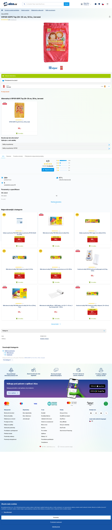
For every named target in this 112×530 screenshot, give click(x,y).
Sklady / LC (44, 436)
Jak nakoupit (26, 419)
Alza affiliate (63, 421)
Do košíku (20, 133)
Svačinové (9, 354)
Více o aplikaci (12, 393)
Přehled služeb (8, 433)
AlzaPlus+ (62, 419)
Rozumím (56, 517)
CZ (92, 421)
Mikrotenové (10, 352)
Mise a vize (44, 424)
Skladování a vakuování (37, 10)
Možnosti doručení (9, 413)
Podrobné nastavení (56, 522)
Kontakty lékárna (45, 416)
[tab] (3, 156)
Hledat (66, 4)
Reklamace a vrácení (9, 419)
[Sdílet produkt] (110, 17)
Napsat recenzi (49, 169)
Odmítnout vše (56, 526)
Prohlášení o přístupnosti (11, 430)
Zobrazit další (55, 324)
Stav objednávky (27, 413)
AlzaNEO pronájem (65, 416)
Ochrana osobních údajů (66, 446)
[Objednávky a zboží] (96, 4)
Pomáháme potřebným (47, 439)
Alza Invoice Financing (66, 430)
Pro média (44, 430)
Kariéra (43, 427)
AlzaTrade (62, 427)
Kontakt (43, 413)
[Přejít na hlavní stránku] (10, 4)
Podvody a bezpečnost (10, 439)
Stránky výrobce (44, 338)
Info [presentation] (3, 156)
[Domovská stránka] (2, 10)
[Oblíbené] (99, 4)
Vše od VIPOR (4, 14)
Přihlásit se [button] (86, 4)
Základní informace (46, 419)
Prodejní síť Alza (8, 421)
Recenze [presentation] (8, 156)
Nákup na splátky (8, 424)
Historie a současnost (47, 421)
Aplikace (43, 433)
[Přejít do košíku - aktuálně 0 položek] (107, 4)
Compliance (44, 442)
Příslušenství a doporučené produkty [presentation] (34, 156)
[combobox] (43, 4)
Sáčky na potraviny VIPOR (9, 148)
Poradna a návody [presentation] (18, 156)
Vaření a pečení (25, 10)
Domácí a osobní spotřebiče (12, 10)
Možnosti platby (8, 416)
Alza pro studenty (64, 424)
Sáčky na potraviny (50, 10)
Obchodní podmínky (9, 427)
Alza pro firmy (63, 413)
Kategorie (5, 330)
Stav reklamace (27, 416)
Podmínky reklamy (9, 436)
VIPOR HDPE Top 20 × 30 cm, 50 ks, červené (34, 358)
